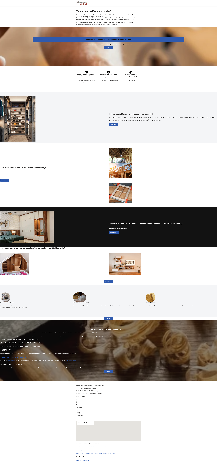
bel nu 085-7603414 (114, 232)
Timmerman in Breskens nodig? (83, 460)
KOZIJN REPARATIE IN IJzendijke (13, 357)
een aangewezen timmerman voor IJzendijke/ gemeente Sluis (88, 409)
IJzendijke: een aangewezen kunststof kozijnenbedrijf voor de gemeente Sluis (91, 446)
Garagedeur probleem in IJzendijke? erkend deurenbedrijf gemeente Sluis (91, 450)
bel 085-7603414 (108, 47)
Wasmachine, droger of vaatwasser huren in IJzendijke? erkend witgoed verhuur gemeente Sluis (95, 453)
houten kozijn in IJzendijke (70, 360)
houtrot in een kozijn (12, 360)
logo (77, 410)
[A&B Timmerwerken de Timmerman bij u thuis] (82, 3)
